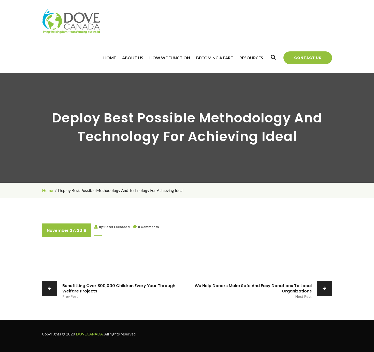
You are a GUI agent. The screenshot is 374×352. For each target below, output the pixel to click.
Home (109, 57)
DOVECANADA (89, 334)
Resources (251, 57)
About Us (132, 57)
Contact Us (307, 57)
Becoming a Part (214, 57)
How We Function (169, 57)
